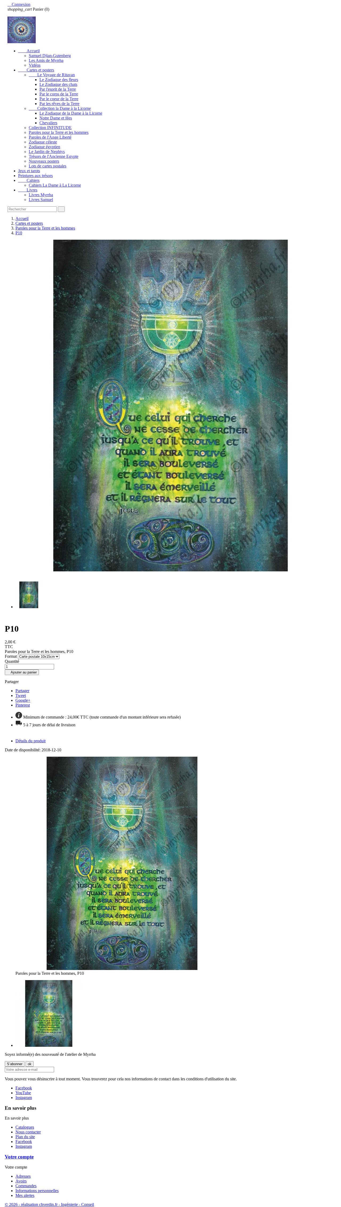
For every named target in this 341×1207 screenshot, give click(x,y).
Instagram (23, 1097)
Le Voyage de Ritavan (52, 75)
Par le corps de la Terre (58, 94)
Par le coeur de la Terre (58, 99)
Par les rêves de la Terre (59, 103)
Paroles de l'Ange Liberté (50, 137)
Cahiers (28, 180)
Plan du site (25, 1136)
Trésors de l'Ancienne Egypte (53, 156)
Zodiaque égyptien (44, 147)
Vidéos (34, 65)
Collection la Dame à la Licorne (60, 108)
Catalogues (24, 1127)
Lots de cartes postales (47, 166)
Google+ (22, 700)
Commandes (25, 1186)
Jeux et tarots (29, 171)
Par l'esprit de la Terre (57, 89)
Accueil (29, 51)
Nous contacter (28, 1132)
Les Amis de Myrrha (46, 60)
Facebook (23, 1088)
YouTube (23, 1092)
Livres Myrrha (41, 195)
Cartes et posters (36, 70)
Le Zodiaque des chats (58, 84)
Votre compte (19, 1157)
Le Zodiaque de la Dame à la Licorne (70, 113)
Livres (27, 190)
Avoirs (21, 1181)
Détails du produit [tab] (30, 741)
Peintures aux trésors (35, 175)
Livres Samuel (41, 199)
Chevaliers (48, 123)
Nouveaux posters (44, 161)
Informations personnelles (37, 1190)
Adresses (23, 1176)
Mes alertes (24, 1195)
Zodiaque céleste (43, 142)
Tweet (20, 695)
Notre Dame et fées (55, 118)
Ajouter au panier (22, 672)
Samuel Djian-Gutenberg (50, 55)
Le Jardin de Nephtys (47, 151)
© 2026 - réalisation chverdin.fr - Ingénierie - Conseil (49, 1204)
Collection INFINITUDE (50, 127)
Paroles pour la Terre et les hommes (58, 132)
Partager (22, 690)
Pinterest (22, 705)
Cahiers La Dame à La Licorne (55, 185)
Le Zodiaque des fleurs (58, 79)
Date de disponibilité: (23, 750)
